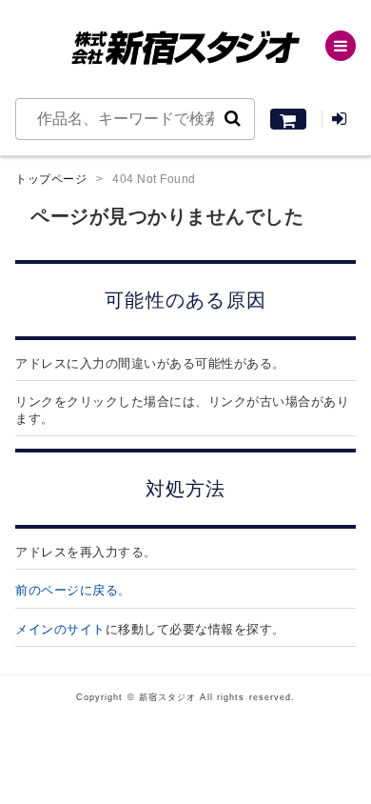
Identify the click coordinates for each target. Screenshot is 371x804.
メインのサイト (60, 629)
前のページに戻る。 (73, 590)
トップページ (51, 179)
